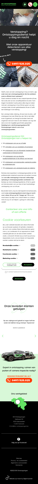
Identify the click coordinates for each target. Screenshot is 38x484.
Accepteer (28, 265)
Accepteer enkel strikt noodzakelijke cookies (11, 265)
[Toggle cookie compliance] (32, 250)
